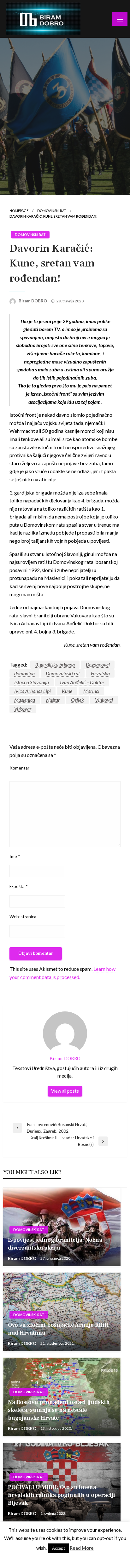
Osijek (77, 700)
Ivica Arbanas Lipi (32, 691)
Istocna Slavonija (31, 682)
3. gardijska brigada (55, 664)
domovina (24, 673)
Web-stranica (22, 916)
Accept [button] (58, 1548)
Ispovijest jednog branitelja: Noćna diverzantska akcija (55, 1243)
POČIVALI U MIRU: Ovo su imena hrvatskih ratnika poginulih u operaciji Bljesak (61, 1495)
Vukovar (23, 709)
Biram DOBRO (33, 300)
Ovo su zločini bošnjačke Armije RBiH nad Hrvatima (58, 1329)
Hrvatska (100, 673)
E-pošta (18, 886)
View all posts (65, 1091)
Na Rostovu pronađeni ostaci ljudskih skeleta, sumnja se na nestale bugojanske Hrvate (59, 1410)
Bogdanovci (98, 664)
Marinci (91, 691)
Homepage (18, 211)
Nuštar (53, 700)
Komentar (19, 767)
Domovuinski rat (63, 673)
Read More (82, 1548)
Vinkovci (104, 700)
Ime (14, 856)
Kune (67, 691)
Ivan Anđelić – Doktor (82, 682)
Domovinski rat (51, 211)
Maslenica (24, 700)
